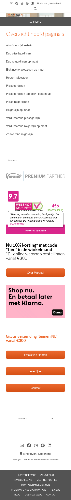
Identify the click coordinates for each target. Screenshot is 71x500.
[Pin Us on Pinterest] (27, 3)
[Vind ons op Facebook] (16, 3)
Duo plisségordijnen (18, 53)
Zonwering (47, 474)
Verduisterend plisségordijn (23, 118)
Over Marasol (33, 494)
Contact (51, 494)
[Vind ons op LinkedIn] (32, 3)
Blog (17, 494)
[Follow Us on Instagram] (22, 3)
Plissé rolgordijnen (17, 102)
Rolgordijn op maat (18, 110)
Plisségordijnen (15, 85)
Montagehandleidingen (35, 484)
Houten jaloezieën (17, 77)
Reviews (55, 489)
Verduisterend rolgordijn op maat (26, 126)
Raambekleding (23, 479)
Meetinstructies (47, 479)
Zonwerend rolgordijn (19, 134)
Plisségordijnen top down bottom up (28, 94)
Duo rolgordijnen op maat (22, 61)
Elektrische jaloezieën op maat (25, 69)
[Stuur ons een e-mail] (11, 3)
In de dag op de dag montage (28, 489)
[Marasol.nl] (35, 15)
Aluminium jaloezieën (19, 45)
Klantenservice (26, 474)
